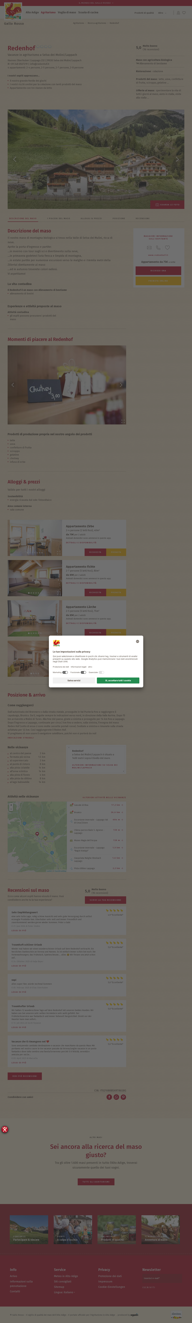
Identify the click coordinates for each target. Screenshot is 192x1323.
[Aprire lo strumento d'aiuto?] (5, 1129)
